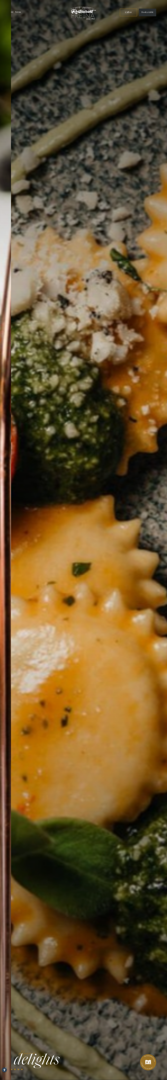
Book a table (147, 12)
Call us (128, 12)
